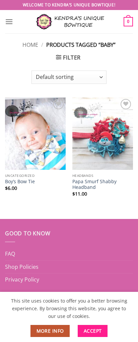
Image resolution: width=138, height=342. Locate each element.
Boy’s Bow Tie (20, 182)
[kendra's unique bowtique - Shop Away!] (69, 21)
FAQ (10, 253)
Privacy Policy (22, 279)
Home (30, 44)
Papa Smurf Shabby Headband (94, 184)
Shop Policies (22, 266)
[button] (9, 21)
